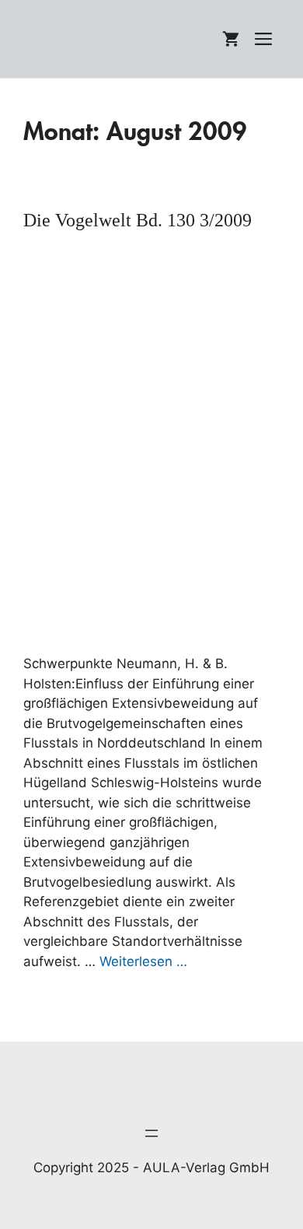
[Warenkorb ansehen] (230, 39)
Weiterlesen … (143, 961)
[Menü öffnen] (151, 1133)
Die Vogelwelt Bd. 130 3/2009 (137, 220)
